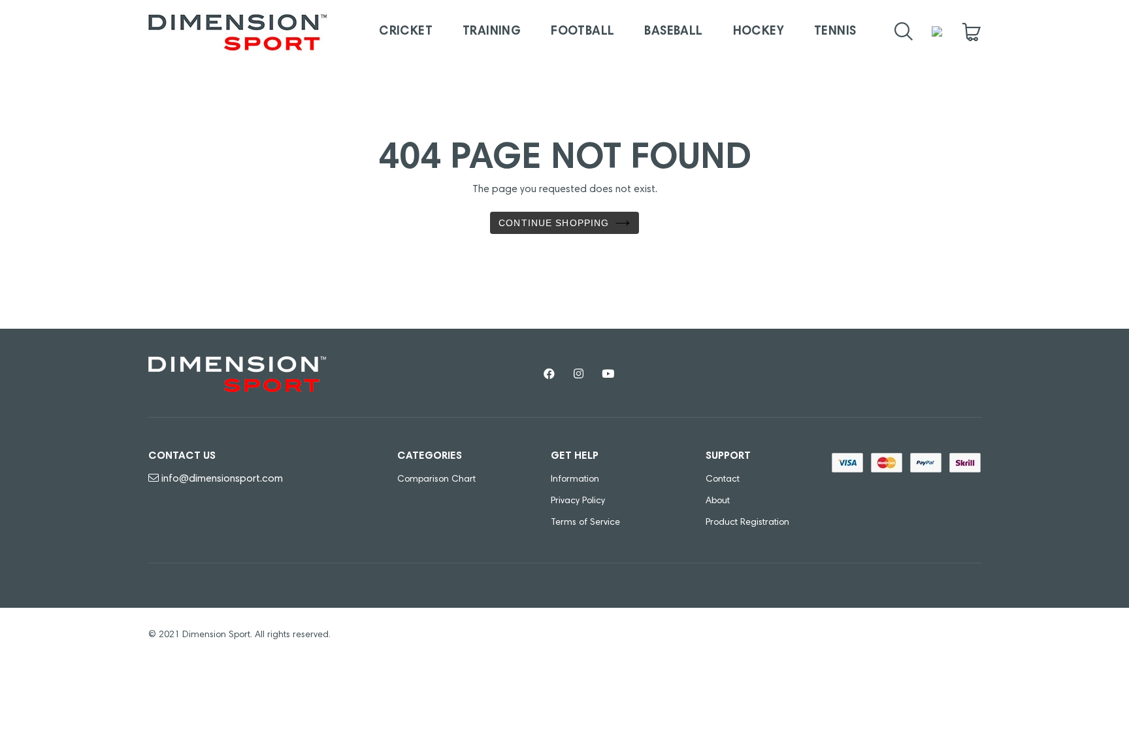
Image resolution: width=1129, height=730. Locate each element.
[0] (971, 32)
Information (575, 479)
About (718, 501)
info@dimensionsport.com (222, 479)
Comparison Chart (436, 479)
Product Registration (747, 522)
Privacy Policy (578, 501)
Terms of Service (585, 522)
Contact (723, 479)
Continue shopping (554, 223)
